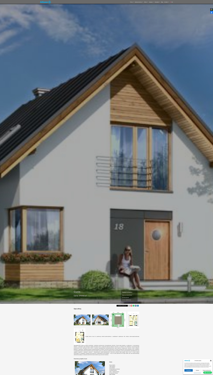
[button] (210, 360)
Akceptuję (188, 370)
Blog (162, 2)
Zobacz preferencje (207, 370)
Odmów (197, 370)
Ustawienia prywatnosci (197, 372)
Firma (131, 2)
